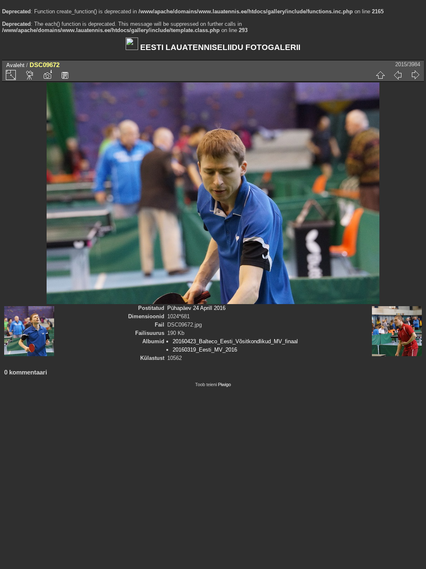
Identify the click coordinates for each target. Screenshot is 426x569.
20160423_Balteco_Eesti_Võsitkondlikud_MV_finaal (235, 341)
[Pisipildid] (380, 75)
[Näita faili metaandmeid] (47, 75)
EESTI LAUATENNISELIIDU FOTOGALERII (219, 47)
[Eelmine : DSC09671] (397, 75)
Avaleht (15, 65)
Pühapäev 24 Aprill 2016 (196, 308)
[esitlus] (30, 75)
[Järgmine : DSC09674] (415, 75)
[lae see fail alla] (65, 75)
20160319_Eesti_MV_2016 (205, 350)
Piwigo (224, 384)
